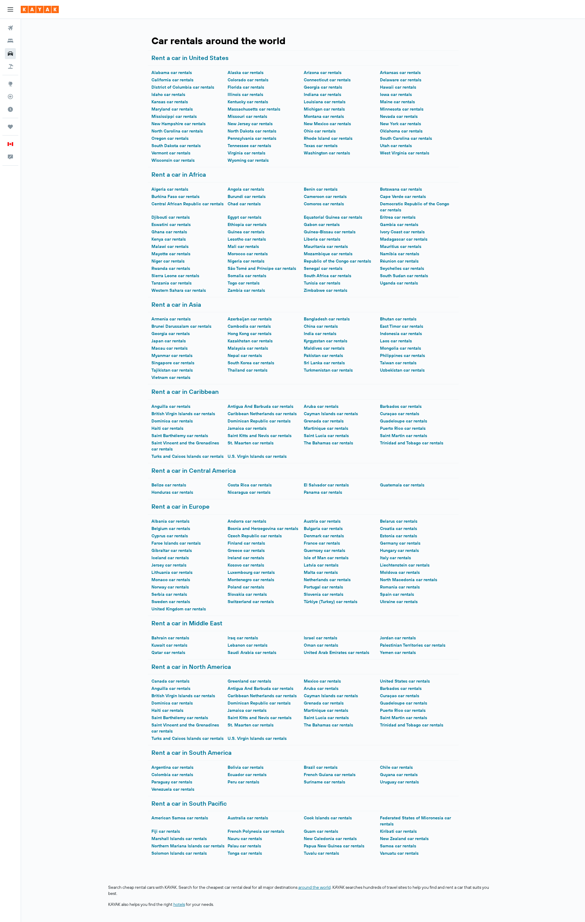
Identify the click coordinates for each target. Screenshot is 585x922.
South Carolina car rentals (406, 138)
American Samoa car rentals (179, 818)
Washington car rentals (327, 153)
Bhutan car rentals (398, 319)
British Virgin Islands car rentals (183, 413)
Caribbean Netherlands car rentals (262, 413)
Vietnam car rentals (170, 377)
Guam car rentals (321, 831)
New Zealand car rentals (404, 838)
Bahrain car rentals (170, 638)
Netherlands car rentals (327, 579)
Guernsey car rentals (324, 550)
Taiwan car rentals (398, 363)
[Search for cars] (10, 54)
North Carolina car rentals (177, 131)
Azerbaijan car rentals (250, 319)
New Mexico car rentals (327, 123)
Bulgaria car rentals (323, 528)
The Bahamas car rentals (328, 443)
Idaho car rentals (168, 94)
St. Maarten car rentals (251, 443)
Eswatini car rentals (171, 224)
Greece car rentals (246, 550)
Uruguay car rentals (399, 782)
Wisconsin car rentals (173, 160)
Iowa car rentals (396, 94)
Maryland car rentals (172, 109)
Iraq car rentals (243, 638)
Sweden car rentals (170, 601)
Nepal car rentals (245, 355)
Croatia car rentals (398, 528)
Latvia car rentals (321, 565)
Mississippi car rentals (174, 116)
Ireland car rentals (246, 557)
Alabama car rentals (171, 72)
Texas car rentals (321, 145)
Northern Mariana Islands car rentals (188, 846)
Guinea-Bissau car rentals (330, 232)
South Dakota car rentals (176, 145)
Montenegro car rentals (251, 579)
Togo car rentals (244, 283)
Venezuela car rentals (172, 789)
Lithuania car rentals (172, 572)
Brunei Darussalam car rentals (181, 326)
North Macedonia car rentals (408, 579)
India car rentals (320, 333)
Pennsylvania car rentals (252, 138)
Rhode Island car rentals (328, 138)
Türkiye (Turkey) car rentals (330, 601)
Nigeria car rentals (246, 261)
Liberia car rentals (322, 239)
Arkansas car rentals (400, 72)
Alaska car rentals (246, 72)
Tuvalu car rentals (321, 853)
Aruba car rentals (321, 406)
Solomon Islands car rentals (179, 853)
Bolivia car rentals (246, 767)
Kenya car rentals (168, 239)
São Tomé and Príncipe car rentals (262, 268)
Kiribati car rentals (398, 831)
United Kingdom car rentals (178, 609)
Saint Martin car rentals (403, 435)
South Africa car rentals (327, 275)
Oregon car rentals (170, 138)
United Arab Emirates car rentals (336, 652)
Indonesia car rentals (401, 333)
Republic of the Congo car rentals (337, 261)
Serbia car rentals (169, 594)
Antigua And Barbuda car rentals (260, 406)
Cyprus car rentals (169, 536)
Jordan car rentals (398, 638)
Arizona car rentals (323, 72)
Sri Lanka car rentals (324, 363)
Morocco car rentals (248, 253)
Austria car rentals (322, 521)
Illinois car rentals (245, 94)
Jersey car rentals (168, 565)
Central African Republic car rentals (187, 204)
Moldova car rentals (400, 572)
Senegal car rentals (323, 268)
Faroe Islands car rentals (176, 543)
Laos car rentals (396, 341)
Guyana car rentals (399, 774)
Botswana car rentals (401, 189)
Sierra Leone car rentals (175, 275)
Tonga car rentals (245, 853)
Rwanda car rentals (170, 268)
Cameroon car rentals (325, 196)
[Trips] (10, 127)
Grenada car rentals (324, 421)
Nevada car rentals (399, 116)
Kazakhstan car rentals (250, 341)
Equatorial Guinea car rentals (333, 217)
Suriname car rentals (324, 782)
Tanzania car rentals (171, 283)
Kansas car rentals (169, 101)
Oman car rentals (321, 645)
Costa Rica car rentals (250, 485)
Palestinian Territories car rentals (412, 645)
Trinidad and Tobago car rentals (411, 443)
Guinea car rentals (246, 232)
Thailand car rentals (248, 370)
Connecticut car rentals (327, 80)
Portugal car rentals (323, 587)
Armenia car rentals (171, 319)
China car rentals (321, 326)
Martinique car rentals (326, 428)
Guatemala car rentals (402, 485)
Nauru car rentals (245, 838)
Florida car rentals (246, 87)
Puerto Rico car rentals (403, 428)
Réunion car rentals (399, 261)
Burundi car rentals (247, 196)
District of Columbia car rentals (182, 87)
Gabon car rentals (322, 224)
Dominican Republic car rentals (259, 421)
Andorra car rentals (247, 521)
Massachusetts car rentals (254, 109)
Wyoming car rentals (248, 160)
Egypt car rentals (244, 217)
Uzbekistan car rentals (402, 370)
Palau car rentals (244, 846)
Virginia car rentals (246, 153)
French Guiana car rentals (330, 774)
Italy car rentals (395, 557)
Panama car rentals (323, 492)
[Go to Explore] (10, 84)
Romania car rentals (400, 587)
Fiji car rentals (165, 831)
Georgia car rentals (323, 87)
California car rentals (172, 80)
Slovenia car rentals (323, 594)
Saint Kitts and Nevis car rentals (260, 435)
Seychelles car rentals (402, 268)
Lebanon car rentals (248, 645)
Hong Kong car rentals (249, 333)
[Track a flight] (10, 96)
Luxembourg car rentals (251, 572)
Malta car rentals (321, 572)
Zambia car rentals (246, 290)
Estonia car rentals (398, 536)
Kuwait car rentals (169, 645)
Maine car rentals (397, 101)
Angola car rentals (246, 189)
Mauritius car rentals (400, 246)
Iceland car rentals (170, 557)
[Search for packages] (10, 66)
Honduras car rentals (172, 492)
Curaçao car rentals (399, 413)
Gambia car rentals (399, 224)
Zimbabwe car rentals (325, 290)
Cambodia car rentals (249, 326)
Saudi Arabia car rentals (252, 652)
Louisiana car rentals (325, 101)
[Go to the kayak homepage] (40, 9)
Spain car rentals (397, 594)
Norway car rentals (170, 587)
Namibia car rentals (399, 253)
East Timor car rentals (401, 326)
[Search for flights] (10, 28)
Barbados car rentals (401, 406)
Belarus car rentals (398, 521)
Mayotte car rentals (170, 253)
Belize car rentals (168, 485)
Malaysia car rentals (248, 348)
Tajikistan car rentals (172, 370)
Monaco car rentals (170, 579)
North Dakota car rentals (252, 131)
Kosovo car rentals (246, 565)
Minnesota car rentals (402, 109)
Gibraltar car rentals (171, 550)
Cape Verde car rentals (403, 196)
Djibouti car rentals (170, 217)
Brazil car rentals (321, 767)
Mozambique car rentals (328, 253)
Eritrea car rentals (398, 217)
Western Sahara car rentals (178, 290)
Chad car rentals (244, 204)
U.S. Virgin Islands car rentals (257, 456)
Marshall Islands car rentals (179, 838)
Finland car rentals (246, 543)
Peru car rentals (243, 782)
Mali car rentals (243, 246)
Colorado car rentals (248, 80)
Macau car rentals (169, 348)
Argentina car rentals (172, 767)
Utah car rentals (396, 145)
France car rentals (322, 543)
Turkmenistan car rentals (328, 370)
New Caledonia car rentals (330, 838)
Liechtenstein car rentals (405, 565)
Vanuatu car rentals (399, 853)
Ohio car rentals (320, 131)
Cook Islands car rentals (328, 818)
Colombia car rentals (172, 774)
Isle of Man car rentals (326, 557)
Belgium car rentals (170, 528)
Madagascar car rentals (403, 239)
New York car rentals (400, 123)
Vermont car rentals (170, 153)
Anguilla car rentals (170, 406)
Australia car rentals (248, 818)
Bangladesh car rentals (327, 319)
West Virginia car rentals (404, 153)
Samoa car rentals (398, 846)
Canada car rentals (170, 681)
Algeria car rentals (169, 189)
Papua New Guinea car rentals (334, 846)
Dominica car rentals (172, 421)
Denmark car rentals (324, 536)
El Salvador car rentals (326, 485)
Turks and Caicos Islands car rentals (187, 456)
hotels (179, 904)
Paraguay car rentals (171, 782)
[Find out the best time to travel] (10, 109)
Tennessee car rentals (249, 145)
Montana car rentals (324, 116)
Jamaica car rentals (247, 428)
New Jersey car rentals (250, 123)
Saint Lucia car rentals (326, 435)
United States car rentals (405, 681)
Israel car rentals (320, 638)
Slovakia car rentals (247, 594)
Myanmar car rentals (172, 355)
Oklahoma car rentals (401, 131)
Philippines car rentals (402, 355)
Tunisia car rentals (322, 283)
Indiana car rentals (322, 94)
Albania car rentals (170, 521)
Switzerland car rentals (251, 601)
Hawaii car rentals (398, 87)
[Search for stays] (10, 41)
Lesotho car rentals (247, 239)
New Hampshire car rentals (178, 123)
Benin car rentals (321, 189)
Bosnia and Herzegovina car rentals (263, 528)
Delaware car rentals (400, 80)
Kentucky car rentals (248, 101)
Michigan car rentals (324, 109)
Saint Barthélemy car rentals (179, 435)
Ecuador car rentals (247, 774)
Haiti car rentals (167, 428)
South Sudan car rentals (404, 275)
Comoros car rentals (324, 204)
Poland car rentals (246, 587)
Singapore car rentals (172, 363)
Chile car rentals (396, 767)
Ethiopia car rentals (247, 224)
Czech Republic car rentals (255, 536)
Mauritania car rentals (326, 246)
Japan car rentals (168, 341)
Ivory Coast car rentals (402, 232)
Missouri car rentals (247, 116)
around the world (314, 887)
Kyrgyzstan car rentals (325, 341)
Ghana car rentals (169, 232)
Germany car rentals (400, 543)
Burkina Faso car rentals (175, 196)
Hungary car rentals (399, 550)
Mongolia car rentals (400, 348)
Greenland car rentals (249, 681)
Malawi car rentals (170, 246)
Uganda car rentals (399, 283)
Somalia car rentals (247, 275)
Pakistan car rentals (323, 355)
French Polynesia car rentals (256, 831)
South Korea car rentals (251, 363)
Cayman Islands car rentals (331, 413)
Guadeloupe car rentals (403, 421)
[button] (10, 9)
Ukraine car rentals (399, 601)
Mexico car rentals (322, 681)
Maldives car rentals (324, 348)
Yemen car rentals (398, 652)
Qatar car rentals (168, 652)
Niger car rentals (168, 261)
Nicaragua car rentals (249, 492)
